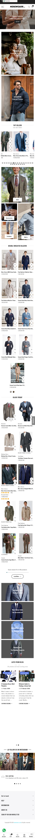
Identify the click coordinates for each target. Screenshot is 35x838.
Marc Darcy (4, 489)
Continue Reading (8, 742)
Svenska (7, 1)
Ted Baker (20, 456)
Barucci (3, 424)
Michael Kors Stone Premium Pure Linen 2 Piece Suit (15, 456)
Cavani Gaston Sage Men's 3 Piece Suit (11, 560)
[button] (5, 499)
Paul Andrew (4, 525)
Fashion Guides (10, 673)
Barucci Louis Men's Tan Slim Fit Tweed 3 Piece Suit (14, 426)
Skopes (7, 154)
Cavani (3, 558)
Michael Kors (4, 454)
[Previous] (2, 676)
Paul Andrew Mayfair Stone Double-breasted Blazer (14, 300)
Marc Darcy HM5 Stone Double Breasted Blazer (13, 272)
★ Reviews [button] (33, 421)
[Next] (32, 676)
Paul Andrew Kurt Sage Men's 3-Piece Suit (12, 527)
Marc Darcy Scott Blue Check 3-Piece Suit (12, 491)
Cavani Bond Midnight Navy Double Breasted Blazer (14, 357)
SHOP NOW (17, 21)
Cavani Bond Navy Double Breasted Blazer (12, 329)
